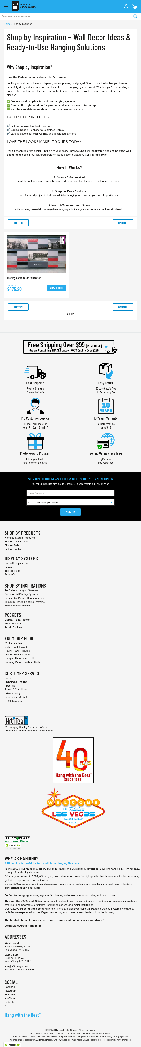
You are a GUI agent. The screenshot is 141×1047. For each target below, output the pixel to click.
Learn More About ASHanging (23, 925)
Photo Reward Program (35, 453)
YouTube (10, 998)
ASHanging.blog (14, 643)
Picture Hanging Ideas (17, 654)
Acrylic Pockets (13, 627)
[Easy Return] (106, 370)
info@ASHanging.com (17, 966)
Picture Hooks (13, 548)
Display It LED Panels (17, 619)
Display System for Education (24, 278)
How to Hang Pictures (17, 650)
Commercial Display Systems (21, 594)
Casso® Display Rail (16, 563)
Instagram (10, 990)
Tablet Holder (12, 570)
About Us (10, 685)
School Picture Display (17, 605)
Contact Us (11, 678)
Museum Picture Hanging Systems (25, 601)
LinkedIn (10, 1002)
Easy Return (106, 383)
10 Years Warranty (106, 418)
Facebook (10, 986)
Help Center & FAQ (16, 697)
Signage (9, 566)
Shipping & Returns (16, 681)
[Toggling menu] (6, 6)
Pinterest (10, 994)
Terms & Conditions (16, 689)
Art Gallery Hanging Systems (21, 590)
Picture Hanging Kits (16, 541)
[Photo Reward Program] (35, 441)
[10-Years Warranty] (106, 405)
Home (7, 24)
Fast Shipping (35, 383)
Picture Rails (12, 545)
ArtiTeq (45, 727)
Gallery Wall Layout (16, 646)
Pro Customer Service (35, 418)
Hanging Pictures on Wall (19, 658)
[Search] (135, 16)
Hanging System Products (20, 537)
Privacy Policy (102, 484)
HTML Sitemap (13, 700)
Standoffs (10, 574)
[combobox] (70, 16)
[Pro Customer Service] (35, 405)
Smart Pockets (13, 623)
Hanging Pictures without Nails (22, 662)
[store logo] (24, 6)
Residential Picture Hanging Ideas (24, 598)
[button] (126, 6)
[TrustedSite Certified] (13, 846)
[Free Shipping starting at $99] (70, 346)
